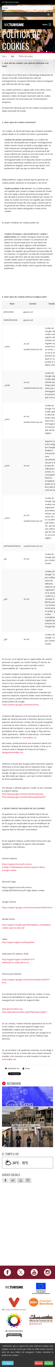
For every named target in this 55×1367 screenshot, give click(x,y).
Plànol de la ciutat (12, 2)
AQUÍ (21, 1355)
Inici (12, 56)
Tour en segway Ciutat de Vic (27, 1131)
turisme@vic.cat (29, 737)
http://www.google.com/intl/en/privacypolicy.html (23, 797)
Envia (27, 1068)
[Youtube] (34, 1272)
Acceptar (48, 1363)
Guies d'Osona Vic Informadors (27, 1110)
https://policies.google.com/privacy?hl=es (21, 704)
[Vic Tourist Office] (41, 1319)
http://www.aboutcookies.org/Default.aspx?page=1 (24, 1012)
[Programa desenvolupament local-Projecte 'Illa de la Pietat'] (41, 1288)
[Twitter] (20, 1272)
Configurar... (8, 1363)
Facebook (5, 1180)
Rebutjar (38, 1363)
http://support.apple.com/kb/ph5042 (18, 942)
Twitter (12, 1180)
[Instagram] (47, 1272)
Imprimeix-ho (13, 1068)
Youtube (20, 1180)
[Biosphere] (14, 1325)
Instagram (28, 1180)
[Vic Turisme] (14, 24)
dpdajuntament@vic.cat (12, 752)
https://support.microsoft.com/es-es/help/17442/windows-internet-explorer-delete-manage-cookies (23, 867)
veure (27, 1097)
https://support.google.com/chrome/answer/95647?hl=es (27, 907)
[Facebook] (7, 1272)
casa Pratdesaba (27, 1090)
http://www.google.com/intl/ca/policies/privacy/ (23, 794)
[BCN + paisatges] (41, 1302)
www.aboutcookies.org (12, 1009)
